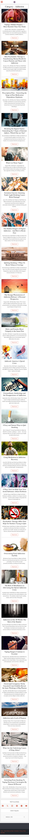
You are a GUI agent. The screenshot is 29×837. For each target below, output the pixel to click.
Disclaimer (16, 831)
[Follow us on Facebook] (3, 806)
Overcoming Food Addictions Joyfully (14, 554)
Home (2, 831)
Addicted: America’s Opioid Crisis (14, 362)
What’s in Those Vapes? (14, 163)
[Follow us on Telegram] (21, 806)
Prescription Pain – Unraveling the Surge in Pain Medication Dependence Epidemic (14, 95)
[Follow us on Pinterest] (17, 806)
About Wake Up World (9, 831)
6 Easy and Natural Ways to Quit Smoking (14, 426)
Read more (14, 37)
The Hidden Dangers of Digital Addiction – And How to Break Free (14, 230)
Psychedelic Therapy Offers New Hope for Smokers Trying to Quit (14, 522)
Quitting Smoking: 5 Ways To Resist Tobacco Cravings (14, 264)
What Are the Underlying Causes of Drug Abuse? (14, 749)
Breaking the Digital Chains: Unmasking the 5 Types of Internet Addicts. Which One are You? (14, 130)
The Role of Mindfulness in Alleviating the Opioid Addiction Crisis (14, 587)
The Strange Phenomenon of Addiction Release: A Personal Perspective (14, 297)
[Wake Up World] (14, 1)
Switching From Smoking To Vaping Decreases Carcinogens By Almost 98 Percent (14, 782)
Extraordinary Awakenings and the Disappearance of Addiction (14, 394)
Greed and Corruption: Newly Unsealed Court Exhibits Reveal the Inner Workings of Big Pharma (14, 686)
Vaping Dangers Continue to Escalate (14, 652)
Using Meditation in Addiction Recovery (14, 458)
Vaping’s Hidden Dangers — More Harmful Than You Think (14, 25)
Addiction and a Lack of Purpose (14, 718)
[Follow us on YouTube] (26, 806)
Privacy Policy (23, 831)
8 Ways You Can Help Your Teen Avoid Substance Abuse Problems (14, 490)
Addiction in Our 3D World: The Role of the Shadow (14, 620)
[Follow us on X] (7, 806)
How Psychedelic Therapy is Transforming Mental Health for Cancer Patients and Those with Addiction (14, 59)
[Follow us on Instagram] (12, 806)
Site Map (3, 832)
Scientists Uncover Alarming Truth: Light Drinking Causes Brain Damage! (14, 195)
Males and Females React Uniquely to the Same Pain (14, 330)
